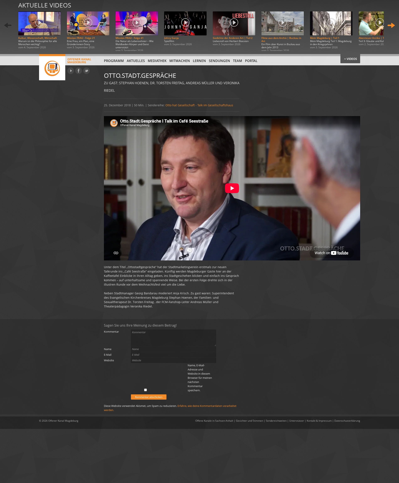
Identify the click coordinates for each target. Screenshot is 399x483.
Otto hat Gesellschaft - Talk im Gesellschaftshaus (199, 105)
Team (237, 60)
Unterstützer (296, 420)
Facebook (78, 70)
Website (109, 360)
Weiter (391, 25)
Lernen (199, 60)
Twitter (86, 70)
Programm (114, 60)
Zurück (8, 25)
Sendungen (219, 60)
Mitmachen (179, 60)
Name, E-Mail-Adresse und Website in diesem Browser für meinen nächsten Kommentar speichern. (200, 377)
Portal (251, 60)
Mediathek (157, 60)
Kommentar (111, 331)
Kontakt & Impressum (319, 420)
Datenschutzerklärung (347, 420)
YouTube (70, 70)
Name (107, 349)
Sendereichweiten (276, 420)
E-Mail (107, 355)
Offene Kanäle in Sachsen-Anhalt (214, 420)
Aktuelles (136, 60)
